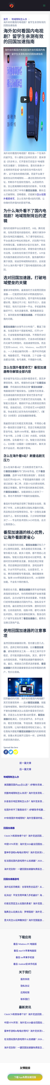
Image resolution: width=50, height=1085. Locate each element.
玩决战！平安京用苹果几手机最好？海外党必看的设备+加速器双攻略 (25, 895)
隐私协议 (25, 986)
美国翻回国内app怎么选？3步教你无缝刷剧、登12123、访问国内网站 (25, 785)
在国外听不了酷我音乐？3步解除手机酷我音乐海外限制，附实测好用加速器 (25, 810)
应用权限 (25, 992)
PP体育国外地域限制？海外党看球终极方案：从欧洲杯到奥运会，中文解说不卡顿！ (25, 818)
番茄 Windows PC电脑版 (25, 944)
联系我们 (25, 999)
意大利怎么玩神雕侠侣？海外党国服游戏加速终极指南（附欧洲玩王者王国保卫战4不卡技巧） (25, 920)
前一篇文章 (25, 763)
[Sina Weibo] (15, 752)
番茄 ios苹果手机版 (25, 957)
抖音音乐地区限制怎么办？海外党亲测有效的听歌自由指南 (25, 801)
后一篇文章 (25, 769)
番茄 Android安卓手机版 (25, 964)
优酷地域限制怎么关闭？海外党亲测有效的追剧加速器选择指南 (25, 793)
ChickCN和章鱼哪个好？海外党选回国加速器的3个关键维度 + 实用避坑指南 (25, 836)
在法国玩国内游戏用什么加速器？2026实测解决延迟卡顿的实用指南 (25, 861)
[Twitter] (10, 752)
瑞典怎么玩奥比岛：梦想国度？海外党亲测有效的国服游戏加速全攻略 (25, 912)
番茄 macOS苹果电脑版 (25, 951)
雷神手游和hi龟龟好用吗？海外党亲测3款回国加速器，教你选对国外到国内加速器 (25, 852)
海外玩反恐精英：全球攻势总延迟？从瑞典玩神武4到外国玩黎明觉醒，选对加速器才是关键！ (25, 887)
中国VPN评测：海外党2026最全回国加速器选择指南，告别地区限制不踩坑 (25, 844)
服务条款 (25, 979)
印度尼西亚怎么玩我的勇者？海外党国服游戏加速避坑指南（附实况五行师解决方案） (25, 903)
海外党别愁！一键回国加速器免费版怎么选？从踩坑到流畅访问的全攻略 (25, 869)
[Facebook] (5, 752)
